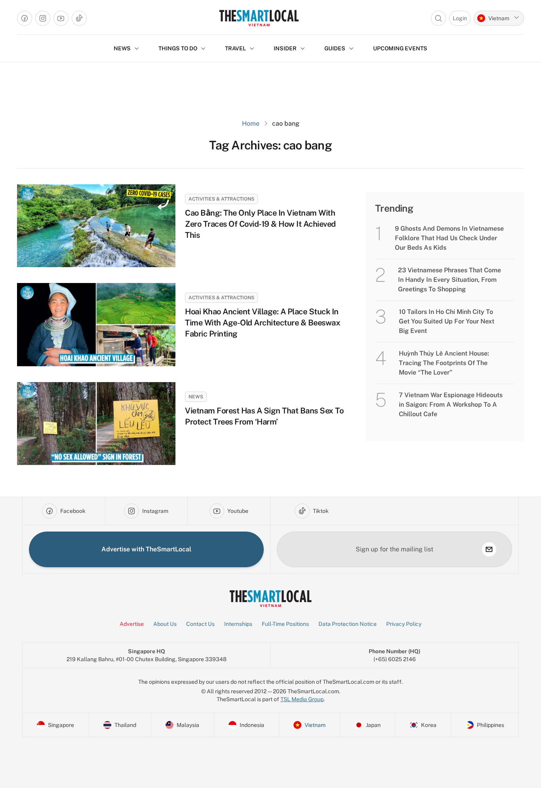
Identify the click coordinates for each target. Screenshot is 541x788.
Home (250, 123)
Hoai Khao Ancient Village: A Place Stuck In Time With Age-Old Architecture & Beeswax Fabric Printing (262, 323)
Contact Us (200, 624)
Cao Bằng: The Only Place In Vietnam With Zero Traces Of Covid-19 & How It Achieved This (260, 224)
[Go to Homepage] (259, 18)
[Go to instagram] (42, 18)
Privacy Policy (403, 624)
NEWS (122, 48)
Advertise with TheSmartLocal (146, 549)
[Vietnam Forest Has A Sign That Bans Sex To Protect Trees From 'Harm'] (96, 423)
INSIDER (285, 48)
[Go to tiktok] (79, 18)
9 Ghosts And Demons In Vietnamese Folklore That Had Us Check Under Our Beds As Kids (449, 238)
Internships (238, 624)
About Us (165, 624)
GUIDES (334, 48)
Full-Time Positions (285, 624)
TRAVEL (235, 48)
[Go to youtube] (61, 18)
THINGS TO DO (177, 48)
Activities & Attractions (221, 199)
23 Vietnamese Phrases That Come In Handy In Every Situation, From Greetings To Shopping (449, 279)
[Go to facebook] (24, 18)
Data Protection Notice (347, 624)
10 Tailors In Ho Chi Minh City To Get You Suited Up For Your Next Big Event (446, 321)
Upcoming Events (400, 48)
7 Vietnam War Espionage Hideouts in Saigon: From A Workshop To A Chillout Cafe (451, 404)
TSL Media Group (302, 699)
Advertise (132, 624)
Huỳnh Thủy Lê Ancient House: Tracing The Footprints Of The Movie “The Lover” (444, 363)
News (196, 397)
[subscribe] (489, 549)
